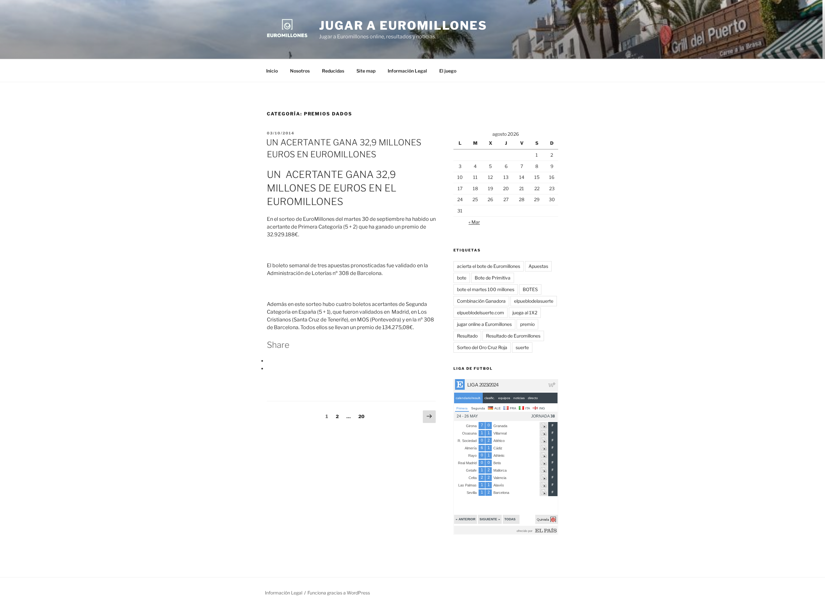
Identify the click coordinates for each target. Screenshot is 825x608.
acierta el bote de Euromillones (488, 266)
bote (461, 277)
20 (363, 416)
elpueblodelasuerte (533, 301)
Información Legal (407, 71)
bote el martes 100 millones (485, 289)
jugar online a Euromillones (484, 324)
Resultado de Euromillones (513, 335)
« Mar (474, 222)
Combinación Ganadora (481, 301)
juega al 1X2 (524, 312)
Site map (365, 71)
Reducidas (333, 71)
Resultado (467, 335)
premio (527, 324)
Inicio (272, 71)
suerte (522, 347)
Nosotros (300, 71)
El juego (447, 71)
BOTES (530, 289)
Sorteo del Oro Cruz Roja (482, 347)
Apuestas (538, 266)
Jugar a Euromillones (403, 25)
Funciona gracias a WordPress (338, 592)
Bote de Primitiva (492, 277)
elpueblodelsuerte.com (480, 312)
